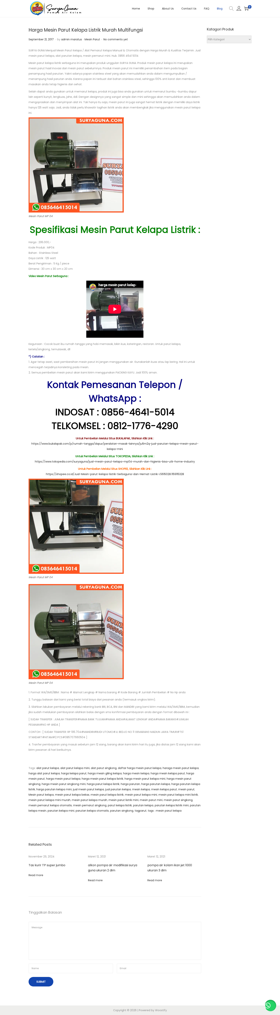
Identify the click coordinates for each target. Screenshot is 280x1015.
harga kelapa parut (73, 773)
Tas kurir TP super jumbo (47, 865)
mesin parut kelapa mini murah (49, 800)
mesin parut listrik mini (123, 800)
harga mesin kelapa (136, 773)
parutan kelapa (143, 805)
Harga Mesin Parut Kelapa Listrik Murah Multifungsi (86, 30)
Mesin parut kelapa (41, 795)
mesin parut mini (151, 800)
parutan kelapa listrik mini (172, 805)
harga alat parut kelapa (44, 773)
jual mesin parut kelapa (88, 789)
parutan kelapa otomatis (92, 811)
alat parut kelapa (47, 768)
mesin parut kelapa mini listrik (178, 795)
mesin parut (186, 789)
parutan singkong (121, 811)
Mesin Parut (92, 39)
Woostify (161, 1010)
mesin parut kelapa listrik (107, 795)
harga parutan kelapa (155, 784)
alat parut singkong (104, 768)
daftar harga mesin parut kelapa (139, 768)
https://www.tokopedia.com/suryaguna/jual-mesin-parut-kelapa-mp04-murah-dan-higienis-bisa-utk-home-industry (115, 461)
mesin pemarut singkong (89, 805)
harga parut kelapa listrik (103, 784)
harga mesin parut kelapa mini (145, 779)
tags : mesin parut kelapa (165, 811)
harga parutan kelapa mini (54, 789)
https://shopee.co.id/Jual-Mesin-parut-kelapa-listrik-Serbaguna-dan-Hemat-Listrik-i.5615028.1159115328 (115, 474)
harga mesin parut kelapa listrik (102, 779)
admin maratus (71, 39)
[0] (246, 8)
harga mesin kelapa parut (168, 773)
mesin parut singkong (178, 800)
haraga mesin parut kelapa (181, 768)
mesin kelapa (141, 789)
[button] (270, 1005)
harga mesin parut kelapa (63, 779)
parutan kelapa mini (61, 811)
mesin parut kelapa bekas (72, 795)
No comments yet (115, 39)
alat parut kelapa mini (75, 768)
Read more (36, 875)
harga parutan (130, 784)
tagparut (140, 811)
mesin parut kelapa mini (141, 795)
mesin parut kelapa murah (89, 800)
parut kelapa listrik (120, 805)
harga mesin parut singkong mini (64, 784)
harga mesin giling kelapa (105, 773)
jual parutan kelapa (118, 789)
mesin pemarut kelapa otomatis (50, 805)
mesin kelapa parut (164, 789)
